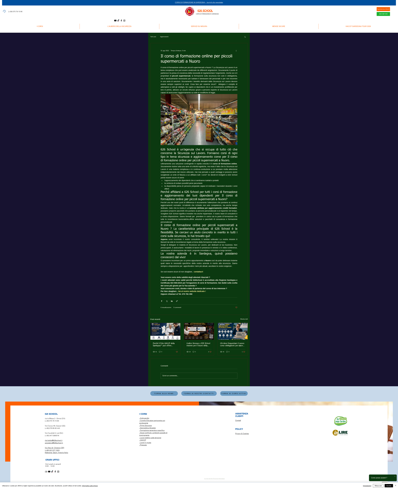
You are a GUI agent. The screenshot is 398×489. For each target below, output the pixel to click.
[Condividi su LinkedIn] (172, 301)
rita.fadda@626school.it (53, 440)
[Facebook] (121, 20)
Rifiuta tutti (378, 486)
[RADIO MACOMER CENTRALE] (46, 471)
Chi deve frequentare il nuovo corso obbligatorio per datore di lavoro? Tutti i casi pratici (232, 344)
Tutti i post (153, 36)
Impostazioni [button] (367, 486)
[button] (245, 37)
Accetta (388, 486)
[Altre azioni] (236, 50)
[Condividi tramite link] (177, 301)
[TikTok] (118, 20)
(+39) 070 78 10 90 (52, 421)
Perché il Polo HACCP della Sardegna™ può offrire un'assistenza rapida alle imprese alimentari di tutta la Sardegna (164, 344)
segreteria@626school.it (54, 443)
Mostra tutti (244, 319)
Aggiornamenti (164, 36)
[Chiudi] (395, 485)
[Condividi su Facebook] (162, 301)
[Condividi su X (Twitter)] (167, 301)
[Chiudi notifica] (395, 476)
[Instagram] (124, 20)
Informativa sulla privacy (90, 486)
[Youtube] (115, 20)
